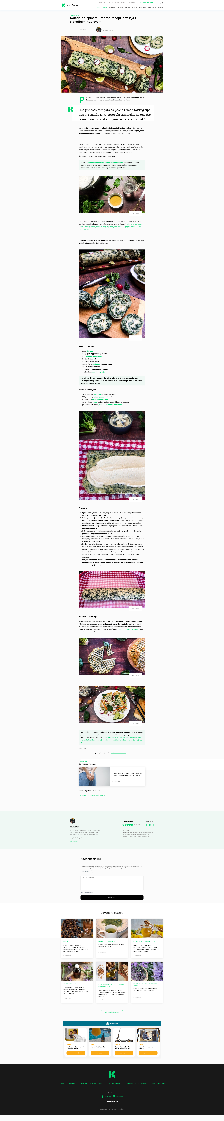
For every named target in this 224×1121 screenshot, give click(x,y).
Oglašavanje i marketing (128, 2)
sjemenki (135, 629)
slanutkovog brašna (96, 162)
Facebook (107, 1096)
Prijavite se (112, 897)
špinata (90, 351)
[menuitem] (161, 2)
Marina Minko (74, 826)
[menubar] (161, 2)
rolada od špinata (97, 795)
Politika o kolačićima (158, 1083)
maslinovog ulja (117, 162)
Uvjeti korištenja (96, 1083)
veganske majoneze (100, 399)
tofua (95, 402)
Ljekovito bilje (138, 941)
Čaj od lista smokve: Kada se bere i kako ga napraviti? (111, 945)
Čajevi (65, 941)
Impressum (110, 2)
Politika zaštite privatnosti (137, 1083)
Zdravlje (112, 7)
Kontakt (117, 2)
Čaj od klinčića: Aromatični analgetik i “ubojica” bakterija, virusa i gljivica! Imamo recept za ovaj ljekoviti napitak (75, 948)
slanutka (97, 394)
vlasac (101, 405)
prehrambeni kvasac (114, 405)
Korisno (160, 7)
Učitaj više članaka (112, 1012)
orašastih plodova (123, 629)
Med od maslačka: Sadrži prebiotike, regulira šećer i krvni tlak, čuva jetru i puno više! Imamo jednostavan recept (146, 948)
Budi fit (134, 7)
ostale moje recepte (118, 753)
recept (83, 795)
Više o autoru (74, 841)
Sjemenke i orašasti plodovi (108, 984)
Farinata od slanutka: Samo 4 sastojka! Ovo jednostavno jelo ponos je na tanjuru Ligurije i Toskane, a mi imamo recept (110, 226)
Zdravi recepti (150, 941)
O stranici (102, 2)
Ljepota (127, 7)
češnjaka (96, 364)
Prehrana (120, 7)
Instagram (119, 1096)
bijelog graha (99, 397)
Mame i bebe (142, 7)
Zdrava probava (102, 7)
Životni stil (152, 7)
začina (107, 162)
